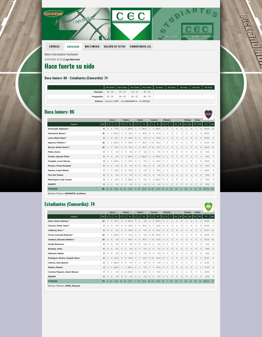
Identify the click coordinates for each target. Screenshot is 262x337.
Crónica (54, 46)
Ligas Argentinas (59, 54)
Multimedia (92, 46)
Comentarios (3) (140, 46)
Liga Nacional (72, 54)
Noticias (48, 54)
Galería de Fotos (114, 46)
